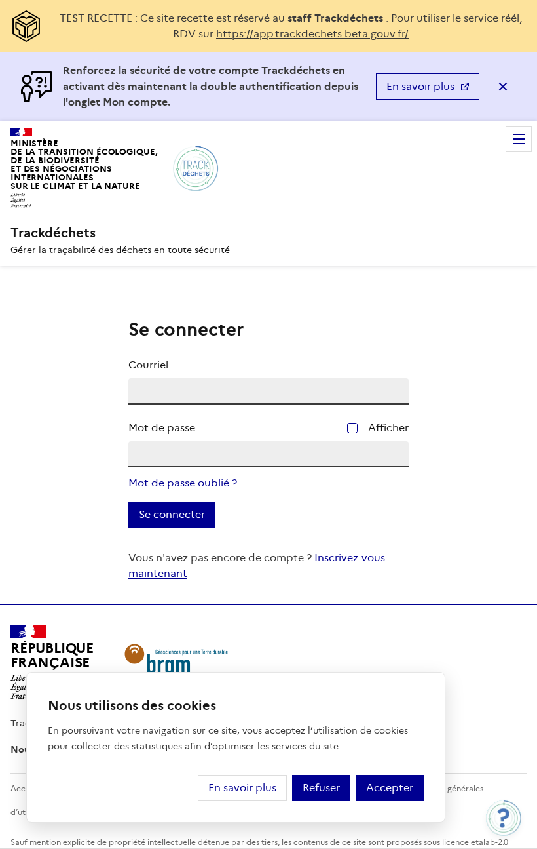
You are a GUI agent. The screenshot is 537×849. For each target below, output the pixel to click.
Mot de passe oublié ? (182, 483)
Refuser (321, 787)
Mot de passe (161, 428)
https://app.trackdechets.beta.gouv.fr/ (312, 34)
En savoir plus (420, 86)
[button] (503, 818)
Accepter (389, 787)
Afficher (388, 428)
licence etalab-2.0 (475, 842)
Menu (519, 139)
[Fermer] (503, 86)
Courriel (148, 365)
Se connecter (172, 514)
